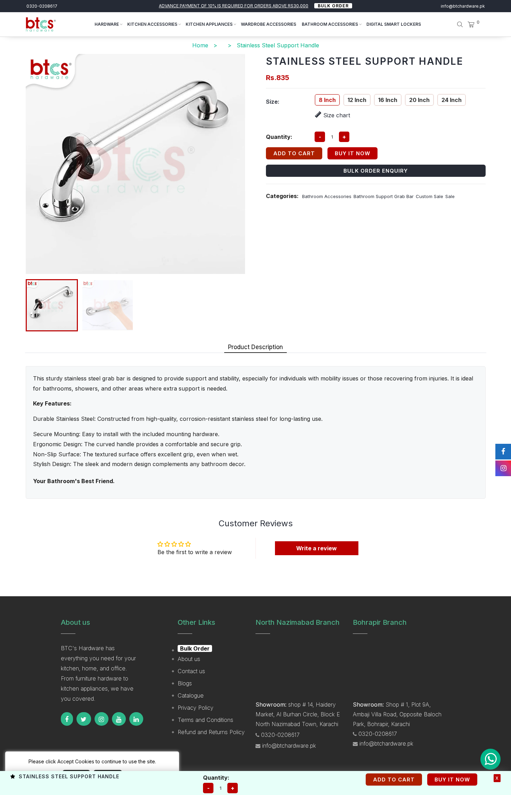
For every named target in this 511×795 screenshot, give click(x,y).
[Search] (455, 24)
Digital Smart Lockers (393, 24)
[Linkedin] (136, 719)
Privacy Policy (195, 707)
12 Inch (357, 99)
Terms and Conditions (205, 719)
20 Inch (419, 99)
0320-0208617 (41, 6)
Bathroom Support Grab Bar (384, 196)
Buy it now (352, 153)
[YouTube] (119, 719)
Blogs (185, 683)
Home (200, 45)
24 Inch (451, 99)
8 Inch (327, 99)
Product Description (255, 347)
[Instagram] (101, 719)
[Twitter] (83, 719)
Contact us (191, 671)
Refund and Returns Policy (211, 732)
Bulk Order (333, 5)
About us (189, 658)
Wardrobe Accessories (268, 24)
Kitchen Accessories (152, 24)
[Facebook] (67, 719)
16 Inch (387, 99)
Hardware (107, 24)
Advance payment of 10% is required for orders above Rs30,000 (233, 5)
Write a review (316, 548)
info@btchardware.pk (463, 6)
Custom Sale (429, 196)
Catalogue (191, 695)
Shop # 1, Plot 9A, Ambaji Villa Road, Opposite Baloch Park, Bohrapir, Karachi (397, 714)
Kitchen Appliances (210, 24)
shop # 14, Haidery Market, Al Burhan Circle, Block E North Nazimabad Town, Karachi (298, 714)
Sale (450, 196)
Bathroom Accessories (330, 24)
